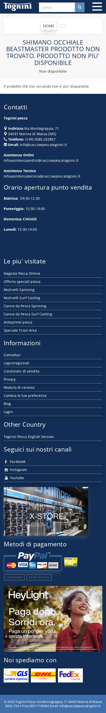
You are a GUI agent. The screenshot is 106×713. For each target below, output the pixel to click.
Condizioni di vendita (21, 371)
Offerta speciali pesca (22, 281)
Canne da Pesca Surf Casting (28, 314)
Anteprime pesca (18, 322)
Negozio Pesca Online (22, 273)
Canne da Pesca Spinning (25, 306)
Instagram (18, 469)
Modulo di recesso (19, 387)
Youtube (16, 477)
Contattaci (12, 355)
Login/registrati (16, 363)
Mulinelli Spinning (19, 289)
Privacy (10, 379)
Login (8, 411)
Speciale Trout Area (20, 330)
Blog (7, 403)
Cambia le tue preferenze (25, 395)
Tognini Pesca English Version (29, 436)
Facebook (17, 461)
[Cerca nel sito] (80, 7)
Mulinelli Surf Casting (22, 297)
